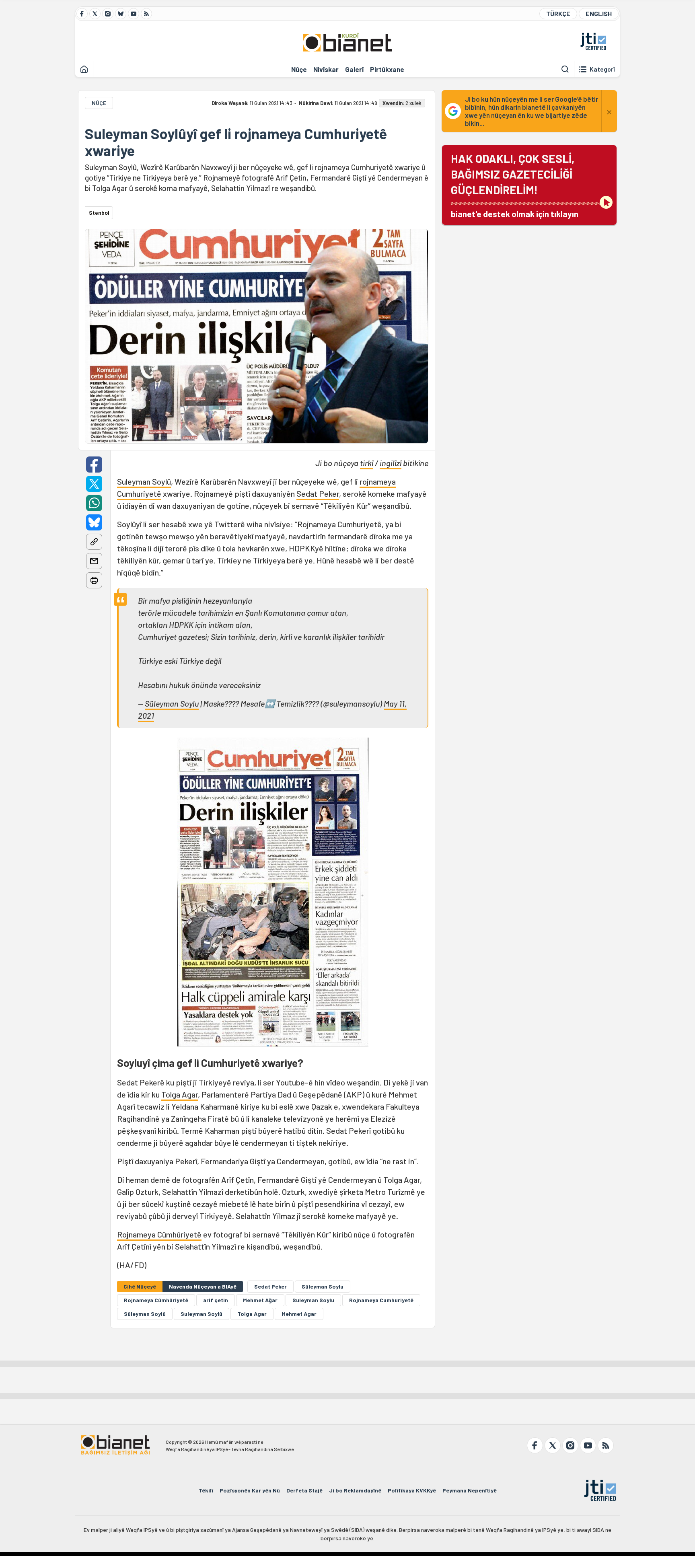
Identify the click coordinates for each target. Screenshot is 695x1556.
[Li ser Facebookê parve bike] (94, 464)
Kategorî (602, 69)
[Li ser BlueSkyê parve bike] (94, 522)
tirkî (366, 463)
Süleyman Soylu (172, 703)
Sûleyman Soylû (145, 1313)
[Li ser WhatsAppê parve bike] (94, 503)
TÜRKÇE (558, 13)
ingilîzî (390, 463)
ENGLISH (599, 13)
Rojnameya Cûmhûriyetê (159, 1234)
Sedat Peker (317, 493)
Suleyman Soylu (313, 1300)
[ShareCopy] (94, 542)
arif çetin (215, 1300)
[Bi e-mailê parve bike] (94, 561)
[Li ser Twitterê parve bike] (94, 484)
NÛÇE (99, 102)
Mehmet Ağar (260, 1300)
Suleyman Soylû (144, 481)
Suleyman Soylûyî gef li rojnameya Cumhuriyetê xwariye (236, 142)
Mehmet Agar (299, 1313)
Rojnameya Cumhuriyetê (381, 1300)
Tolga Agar (179, 1094)
